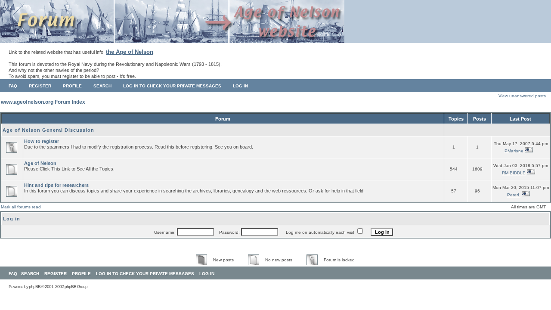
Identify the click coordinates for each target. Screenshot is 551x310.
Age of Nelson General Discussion (48, 130)
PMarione (514, 151)
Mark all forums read (21, 207)
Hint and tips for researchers (56, 185)
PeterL (513, 194)
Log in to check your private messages (172, 86)
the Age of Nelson (129, 52)
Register (40, 86)
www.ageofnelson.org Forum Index (43, 102)
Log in (240, 86)
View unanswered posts (522, 95)
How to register (41, 141)
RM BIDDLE (514, 172)
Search (102, 86)
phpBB (34, 286)
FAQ (13, 86)
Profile (72, 86)
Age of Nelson (40, 163)
